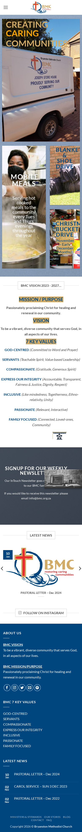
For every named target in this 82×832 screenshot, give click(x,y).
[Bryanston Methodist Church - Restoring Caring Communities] (41, 7)
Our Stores (52, 816)
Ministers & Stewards (25, 816)
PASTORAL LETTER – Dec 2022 (37, 798)
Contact (37, 820)
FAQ (49, 820)
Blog (66, 816)
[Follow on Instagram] (14, 687)
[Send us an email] (29, 687)
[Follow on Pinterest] (37, 687)
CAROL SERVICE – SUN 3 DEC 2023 (40, 786)
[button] (5, 7)
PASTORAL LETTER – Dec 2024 (41, 592)
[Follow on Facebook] (7, 687)
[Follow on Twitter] (22, 687)
